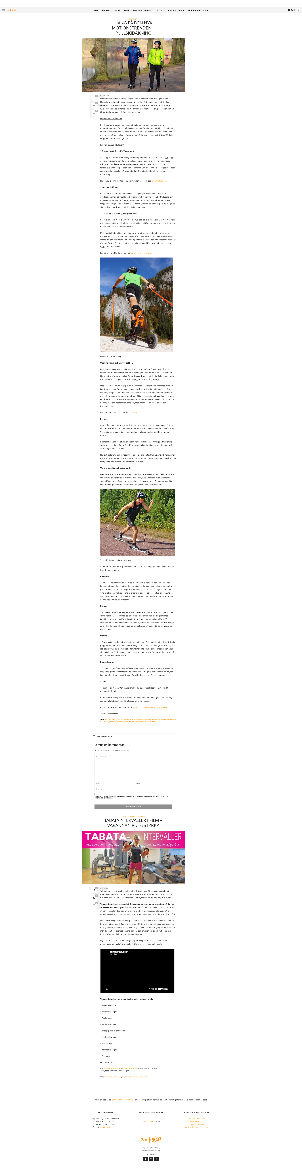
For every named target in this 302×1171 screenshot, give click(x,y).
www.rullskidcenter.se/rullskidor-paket (150, 707)
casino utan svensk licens (123, 1100)
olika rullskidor (136, 720)
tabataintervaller (134, 1077)
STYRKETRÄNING (128, 816)
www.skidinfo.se (197, 1124)
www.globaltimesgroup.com (197, 1127)
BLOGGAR (137, 10)
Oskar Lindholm (149, 1121)
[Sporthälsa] (11, 10)
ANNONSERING (194, 10)
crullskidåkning (110, 720)
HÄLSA (117, 10)
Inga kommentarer (104, 736)
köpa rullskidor (123, 720)
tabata (124, 1077)
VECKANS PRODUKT (177, 10)
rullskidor (147, 720)
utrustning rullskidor (131, 722)
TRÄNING (106, 10)
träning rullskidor (158, 720)
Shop (205, 10)
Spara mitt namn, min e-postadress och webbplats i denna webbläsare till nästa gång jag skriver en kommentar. (131, 797)
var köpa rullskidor (147, 722)
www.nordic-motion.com (141, 253)
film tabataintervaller (112, 1077)
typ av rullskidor (115, 722)
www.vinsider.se (197, 1121)
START (97, 10)
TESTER (160, 10)
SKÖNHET (148, 10)
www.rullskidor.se (160, 181)
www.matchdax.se (197, 1118)
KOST (126, 10)
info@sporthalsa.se (108, 1127)
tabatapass (146, 1077)
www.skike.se (134, 412)
